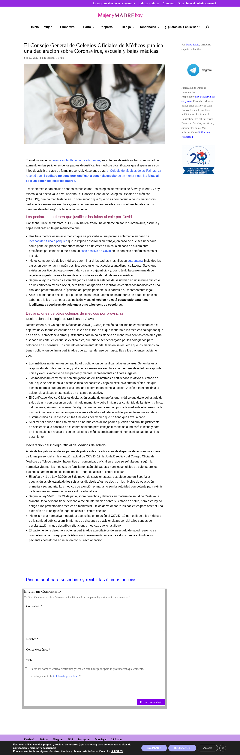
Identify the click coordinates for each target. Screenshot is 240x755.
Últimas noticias (149, 3)
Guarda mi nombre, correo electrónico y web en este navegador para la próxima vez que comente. (86, 668)
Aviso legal (100, 739)
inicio (35, 27)
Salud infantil (47, 57)
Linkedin (116, 739)
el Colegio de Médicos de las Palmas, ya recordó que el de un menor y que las (93, 175)
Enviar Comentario (151, 702)
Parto (87, 27)
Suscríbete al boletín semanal (197, 3)
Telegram (58, 739)
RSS (70, 739)
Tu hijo (126, 27)
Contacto (169, 3)
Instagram (84, 739)
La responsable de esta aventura (114, 3)
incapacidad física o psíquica (48, 241)
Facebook (29, 739)
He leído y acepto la (54, 676)
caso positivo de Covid (96, 250)
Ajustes (207, 748)
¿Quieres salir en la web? (182, 27)
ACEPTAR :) (154, 748)
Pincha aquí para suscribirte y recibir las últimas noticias (81, 579)
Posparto (106, 27)
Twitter (44, 739)
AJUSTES (117, 751)
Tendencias (148, 27)
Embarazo (67, 27)
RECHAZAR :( (182, 748)
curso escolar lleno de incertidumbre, (76, 160)
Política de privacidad (66, 676)
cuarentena (135, 260)
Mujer (48, 27)
